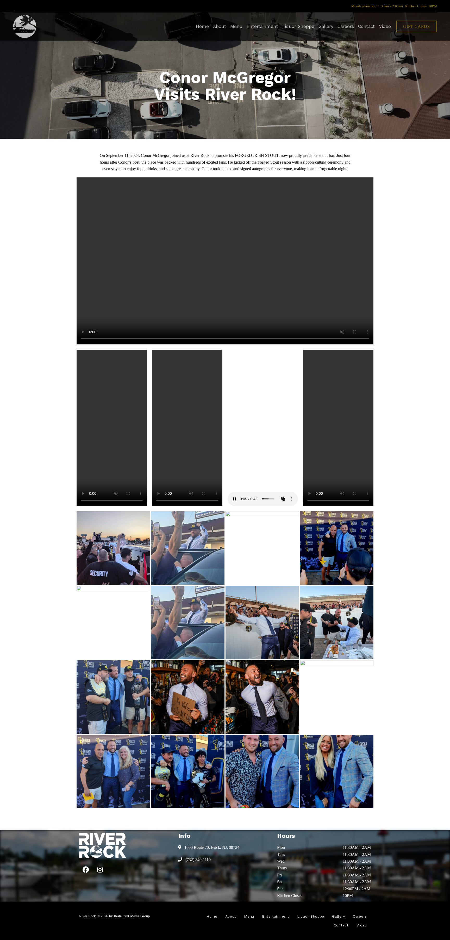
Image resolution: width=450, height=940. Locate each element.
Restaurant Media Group (132, 916)
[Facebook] (85, 869)
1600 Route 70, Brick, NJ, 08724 (211, 847)
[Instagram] (100, 869)
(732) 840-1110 (197, 859)
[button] (416, 26)
